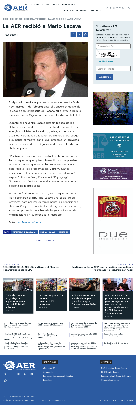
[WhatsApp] (85, 34)
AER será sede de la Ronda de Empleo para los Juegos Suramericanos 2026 (84, 300)
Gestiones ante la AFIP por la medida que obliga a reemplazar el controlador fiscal (102, 268)
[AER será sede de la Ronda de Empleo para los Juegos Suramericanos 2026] (84, 284)
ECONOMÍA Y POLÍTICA (35, 19)
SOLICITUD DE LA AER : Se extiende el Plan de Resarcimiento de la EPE (31, 268)
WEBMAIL (130, 400)
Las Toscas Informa (28, 222)
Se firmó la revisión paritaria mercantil (116, 344)
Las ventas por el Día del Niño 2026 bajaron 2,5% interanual (51, 300)
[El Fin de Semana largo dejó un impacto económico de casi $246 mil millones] (18, 284)
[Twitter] (107, 7)
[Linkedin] (117, 7)
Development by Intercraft (112, 400)
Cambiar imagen (105, 61)
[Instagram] (113, 7)
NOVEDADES (16, 19)
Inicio (5, 19)
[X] (79, 34)
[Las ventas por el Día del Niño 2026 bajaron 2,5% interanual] (51, 284)
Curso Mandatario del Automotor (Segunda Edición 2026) (50, 336)
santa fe (64, 232)
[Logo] (15, 8)
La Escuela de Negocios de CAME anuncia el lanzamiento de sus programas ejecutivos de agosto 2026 (51, 346)
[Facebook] (110, 7)
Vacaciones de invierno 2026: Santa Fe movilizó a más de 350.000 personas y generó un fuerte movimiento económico (84, 346)
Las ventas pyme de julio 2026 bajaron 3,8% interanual (84, 335)
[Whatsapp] (123, 7)
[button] (129, 7)
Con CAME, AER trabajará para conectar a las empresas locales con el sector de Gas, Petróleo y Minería (18, 337)
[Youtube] (120, 7)
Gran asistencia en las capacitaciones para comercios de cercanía (117, 336)
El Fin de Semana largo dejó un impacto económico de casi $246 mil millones (17, 301)
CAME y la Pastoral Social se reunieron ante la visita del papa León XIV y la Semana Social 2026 (16, 346)
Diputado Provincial (25, 232)
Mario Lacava (48, 232)
